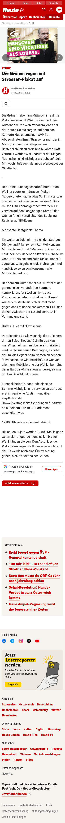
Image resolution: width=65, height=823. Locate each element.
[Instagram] (21, 640)
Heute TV (47, 735)
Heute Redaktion (25, 88)
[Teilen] (6, 103)
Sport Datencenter (14, 749)
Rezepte (56, 749)
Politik (31, 23)
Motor (6, 760)
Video (29, 760)
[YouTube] (37, 640)
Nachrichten (19, 23)
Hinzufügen (51, 469)
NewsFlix (53, 3)
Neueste (54, 17)
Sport (23, 17)
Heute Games (11, 735)
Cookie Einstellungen (14, 817)
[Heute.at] (11, 10)
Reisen (18, 760)
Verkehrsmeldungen (47, 754)
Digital (40, 729)
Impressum (8, 805)
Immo (26, 3)
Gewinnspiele (39, 749)
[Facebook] (4, 640)
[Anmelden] (51, 10)
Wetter (56, 710)
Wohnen (25, 754)
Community (40, 710)
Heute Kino (30, 735)
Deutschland (45, 704)
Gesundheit (9, 754)
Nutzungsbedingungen (45, 811)
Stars (5, 729)
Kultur (28, 729)
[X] (12, 640)
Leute (16, 729)
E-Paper (11, 3)
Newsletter (9, 715)
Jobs (39, 3)
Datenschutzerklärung (15, 811)
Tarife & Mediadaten (30, 805)
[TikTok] (29, 640)
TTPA (49, 805)
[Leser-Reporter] (44, 10)
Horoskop (54, 729)
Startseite (6, 23)
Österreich (10, 17)
